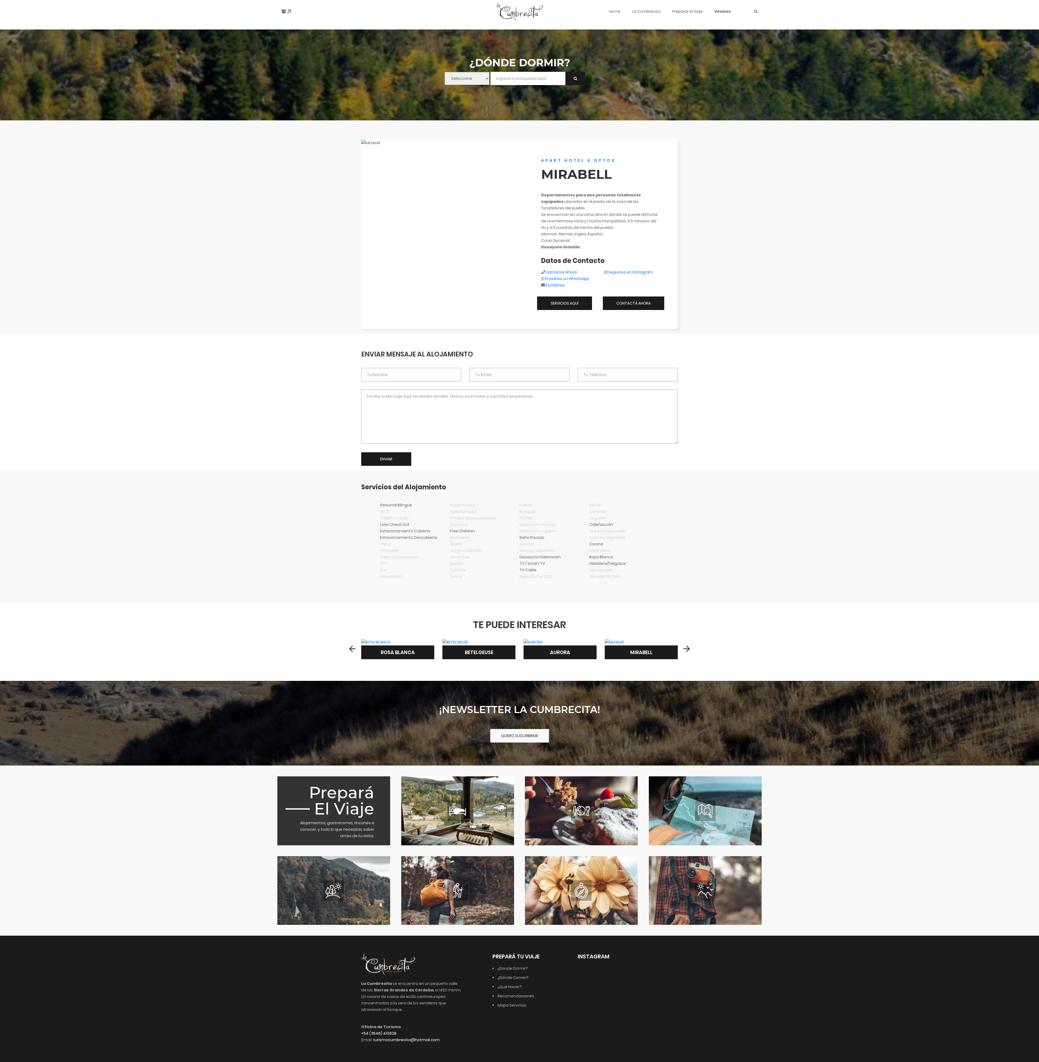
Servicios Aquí (564, 303)
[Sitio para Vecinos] (283, 11)
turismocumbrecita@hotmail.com (406, 1040)
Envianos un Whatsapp (567, 278)
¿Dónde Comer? (513, 977)
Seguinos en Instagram (630, 272)
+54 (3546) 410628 (378, 1033)
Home (614, 11)
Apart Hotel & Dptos (578, 160)
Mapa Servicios (512, 1005)
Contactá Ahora (633, 303)
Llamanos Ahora (561, 272)
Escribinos (555, 285)
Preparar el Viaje (687, 11)
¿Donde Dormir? (513, 968)
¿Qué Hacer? (510, 987)
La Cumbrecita (646, 11)
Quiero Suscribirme (519, 735)
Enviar (386, 459)
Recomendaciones (516, 996)
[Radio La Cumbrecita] (289, 11)
